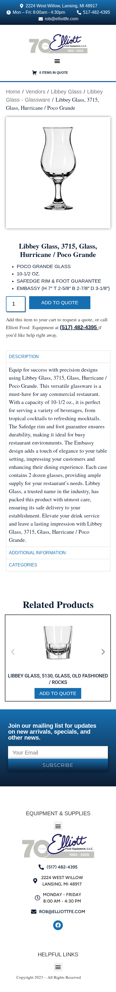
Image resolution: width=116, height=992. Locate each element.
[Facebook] (58, 925)
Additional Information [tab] (37, 552)
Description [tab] (24, 356)
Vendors (35, 92)
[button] (57, 60)
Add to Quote (59, 302)
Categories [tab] (23, 565)
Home (13, 92)
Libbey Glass (66, 92)
